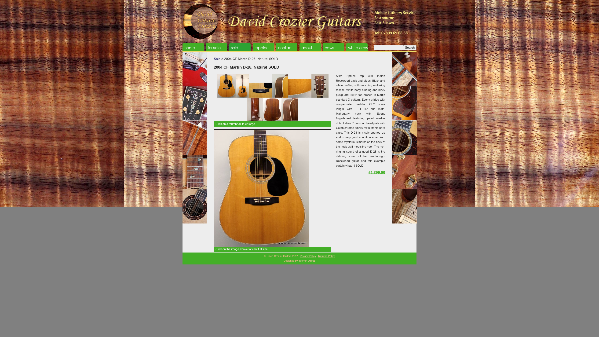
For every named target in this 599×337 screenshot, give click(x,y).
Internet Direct (307, 260)
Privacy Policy (308, 256)
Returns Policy (326, 256)
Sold (217, 59)
